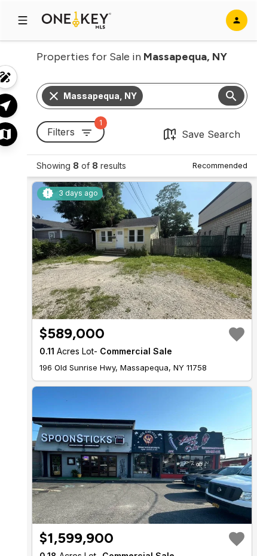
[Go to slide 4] (150, 309)
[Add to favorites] (237, 334)
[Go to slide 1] (128, 309)
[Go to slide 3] (143, 309)
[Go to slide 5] (158, 309)
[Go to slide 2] (136, 309)
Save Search (211, 134)
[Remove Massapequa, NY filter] (54, 96)
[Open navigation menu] (23, 20)
